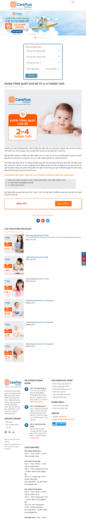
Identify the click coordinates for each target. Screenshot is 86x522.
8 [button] (50, 37)
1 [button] (33, 37)
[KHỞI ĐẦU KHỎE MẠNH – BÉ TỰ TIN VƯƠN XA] (43, 23)
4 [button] (40, 37)
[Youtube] (84, 259)
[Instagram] (84, 263)
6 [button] (45, 37)
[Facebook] (84, 254)
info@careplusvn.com (66, 419)
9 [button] (53, 37)
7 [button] (48, 37)
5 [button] (43, 37)
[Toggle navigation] (73, 2)
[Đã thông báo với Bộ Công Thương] (58, 424)
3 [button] (38, 37)
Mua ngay (63, 203)
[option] (43, 23)
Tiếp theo (31, 75)
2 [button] (35, 37)
